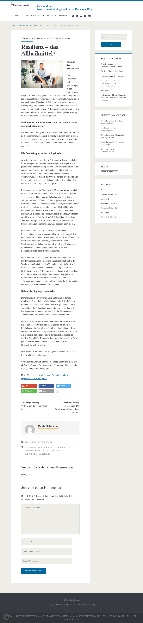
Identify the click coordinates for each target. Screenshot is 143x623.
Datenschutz (127, 616)
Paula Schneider (63, 38)
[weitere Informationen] (57, 391)
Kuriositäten (105, 212)
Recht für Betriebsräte (32, 25)
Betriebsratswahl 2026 (109, 194)
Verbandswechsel (107, 152)
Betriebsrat (72, 599)
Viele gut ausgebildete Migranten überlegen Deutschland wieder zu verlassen (113, 97)
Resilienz (44, 454)
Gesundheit (105, 199)
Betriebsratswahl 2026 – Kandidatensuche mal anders (111, 65)
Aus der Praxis (34, 16)
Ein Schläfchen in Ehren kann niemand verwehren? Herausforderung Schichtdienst (112, 73)
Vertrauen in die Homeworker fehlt (34, 407)
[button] (6, 617)
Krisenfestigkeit (65, 447)
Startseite (17, 16)
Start (14, 25)
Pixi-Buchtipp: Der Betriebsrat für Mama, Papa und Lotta (67, 409)
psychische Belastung (37, 451)
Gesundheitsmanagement (39, 447)
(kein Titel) (105, 90)
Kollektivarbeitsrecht (109, 208)
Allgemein (105, 190)
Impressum (71, 619)
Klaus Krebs (105, 142)
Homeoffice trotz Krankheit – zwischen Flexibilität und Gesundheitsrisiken (112, 83)
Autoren (52, 16)
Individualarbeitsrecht (109, 203)
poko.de (63, 16)
